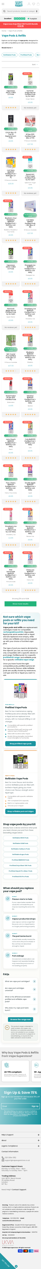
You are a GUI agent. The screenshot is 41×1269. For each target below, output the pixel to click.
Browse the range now (20, 1019)
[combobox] (19, 11)
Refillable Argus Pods (20, 854)
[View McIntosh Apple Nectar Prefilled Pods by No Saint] (11, 309)
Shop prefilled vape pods (20, 743)
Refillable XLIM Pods (20, 843)
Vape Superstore (12, 1247)
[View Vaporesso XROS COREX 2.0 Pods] (11, 90)
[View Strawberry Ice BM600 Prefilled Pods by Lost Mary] (11, 527)
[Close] (16, 1266)
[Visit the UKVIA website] (20, 1243)
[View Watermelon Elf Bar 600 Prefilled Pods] (11, 396)
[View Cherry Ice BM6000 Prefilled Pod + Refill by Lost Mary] (30, 571)
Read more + (7, 48)
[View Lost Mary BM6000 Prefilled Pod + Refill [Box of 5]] (11, 174)
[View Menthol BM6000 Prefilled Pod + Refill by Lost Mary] (30, 396)
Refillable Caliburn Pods (20, 849)
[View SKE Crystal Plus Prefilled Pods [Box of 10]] (11, 352)
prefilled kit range (11, 657)
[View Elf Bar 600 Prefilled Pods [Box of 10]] (30, 132)
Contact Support (19, 1189)
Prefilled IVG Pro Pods (20, 877)
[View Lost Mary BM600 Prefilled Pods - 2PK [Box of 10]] (30, 220)
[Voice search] (36, 11)
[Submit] (5, 11)
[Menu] (2, 4)
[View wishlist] (33, 4)
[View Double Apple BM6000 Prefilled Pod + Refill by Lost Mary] (30, 483)
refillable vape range (24, 659)
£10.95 (21, 26)
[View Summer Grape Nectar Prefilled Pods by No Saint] (30, 90)
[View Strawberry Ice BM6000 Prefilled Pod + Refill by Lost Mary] (30, 309)
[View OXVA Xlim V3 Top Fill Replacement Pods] (11, 132)
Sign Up (35, 1106)
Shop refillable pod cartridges (20, 811)
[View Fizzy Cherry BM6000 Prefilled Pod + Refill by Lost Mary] (11, 483)
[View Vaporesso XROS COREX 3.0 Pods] (11, 265)
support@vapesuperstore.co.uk (11, 1220)
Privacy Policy (26, 1114)
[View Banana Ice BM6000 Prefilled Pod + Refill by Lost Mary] (30, 527)
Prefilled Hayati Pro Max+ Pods (20, 871)
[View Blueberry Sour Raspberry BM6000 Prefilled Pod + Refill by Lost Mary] (11, 220)
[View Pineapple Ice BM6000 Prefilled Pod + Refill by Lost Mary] (30, 265)
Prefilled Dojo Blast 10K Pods (20, 865)
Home (4, 31)
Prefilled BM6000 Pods (20, 860)
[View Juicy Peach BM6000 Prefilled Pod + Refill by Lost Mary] (11, 440)
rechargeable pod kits (13, 632)
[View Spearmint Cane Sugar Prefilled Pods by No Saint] (30, 174)
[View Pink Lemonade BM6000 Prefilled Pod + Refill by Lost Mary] (11, 571)
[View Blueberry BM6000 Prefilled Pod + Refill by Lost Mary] (30, 352)
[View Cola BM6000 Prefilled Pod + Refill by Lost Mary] (30, 440)
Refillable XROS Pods (20, 838)
